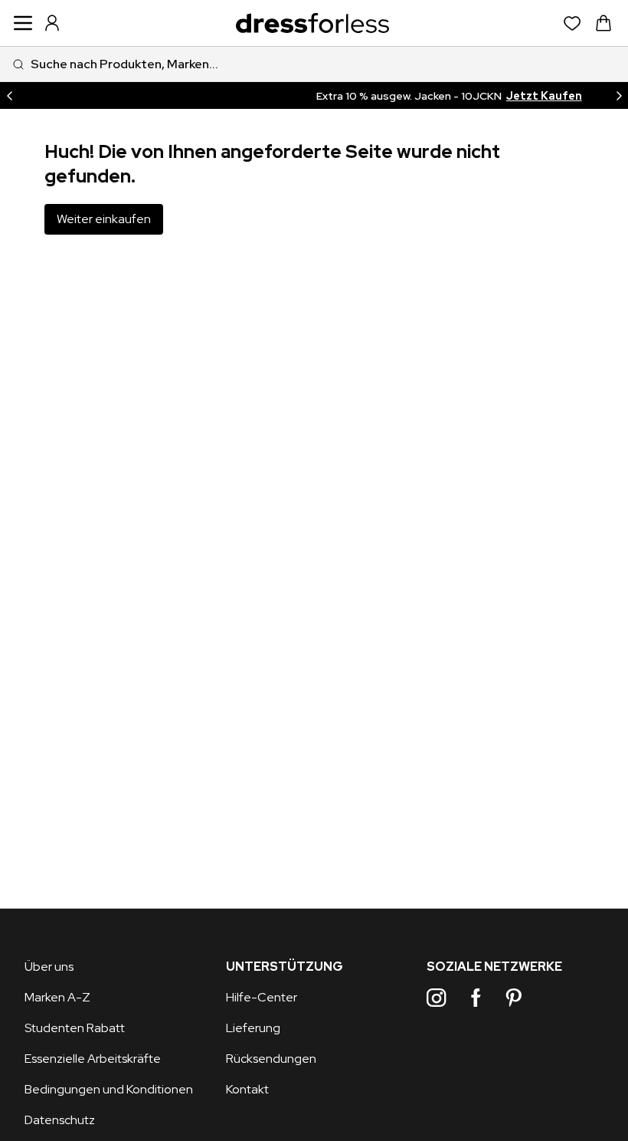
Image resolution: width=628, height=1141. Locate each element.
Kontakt (247, 1089)
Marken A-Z (57, 997)
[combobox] (314, 64)
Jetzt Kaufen (454, 96)
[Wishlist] (572, 23)
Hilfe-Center (261, 997)
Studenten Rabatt (75, 1028)
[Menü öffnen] (23, 23)
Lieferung (253, 1028)
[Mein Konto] (52, 23)
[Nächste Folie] (619, 95)
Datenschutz (60, 1120)
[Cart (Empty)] (603, 23)
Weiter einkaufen (104, 219)
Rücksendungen (271, 1059)
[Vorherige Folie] (9, 95)
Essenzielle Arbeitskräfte (93, 1059)
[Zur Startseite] (312, 23)
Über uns (49, 967)
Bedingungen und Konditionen (109, 1089)
